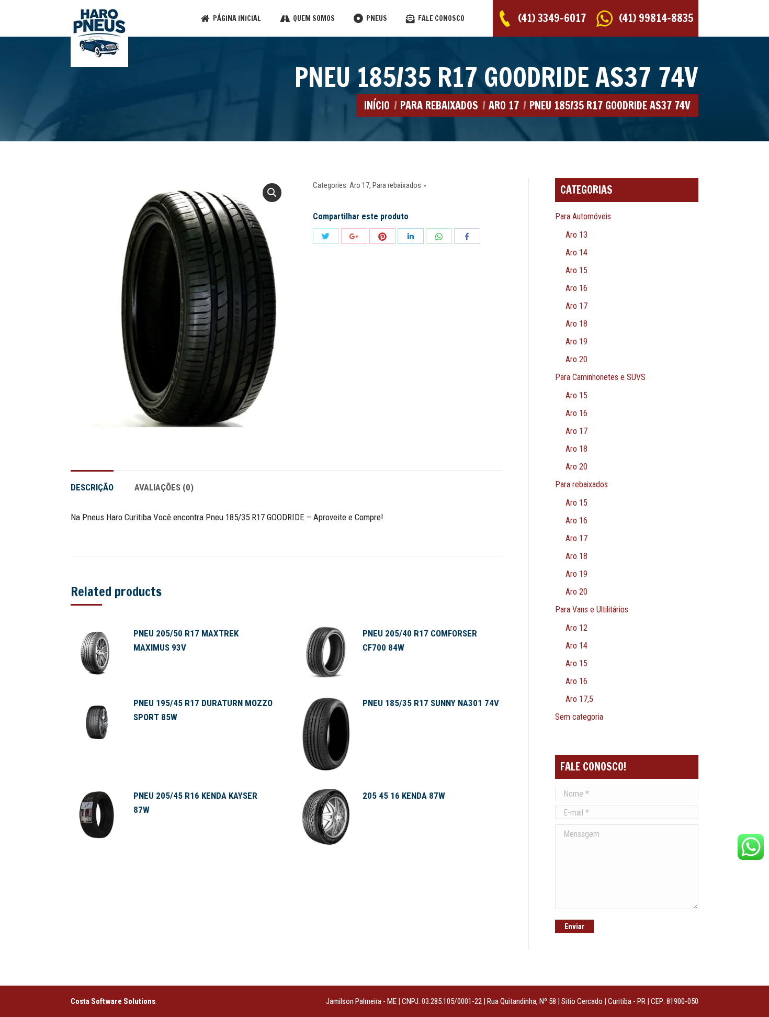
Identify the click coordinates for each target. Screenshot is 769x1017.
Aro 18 (576, 324)
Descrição (92, 487)
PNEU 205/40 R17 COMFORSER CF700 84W (420, 640)
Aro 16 (576, 288)
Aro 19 (576, 342)
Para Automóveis (583, 216)
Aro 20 (576, 359)
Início (377, 105)
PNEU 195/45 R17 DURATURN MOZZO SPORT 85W (203, 710)
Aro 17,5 (579, 699)
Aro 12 (576, 628)
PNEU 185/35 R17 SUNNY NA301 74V (431, 703)
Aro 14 (576, 253)
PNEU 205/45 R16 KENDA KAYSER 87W (195, 802)
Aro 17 (504, 105)
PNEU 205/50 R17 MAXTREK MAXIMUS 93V (186, 640)
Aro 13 (576, 235)
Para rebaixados (439, 105)
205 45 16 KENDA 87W (404, 795)
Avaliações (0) (164, 487)
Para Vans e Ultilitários (591, 609)
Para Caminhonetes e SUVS (600, 377)
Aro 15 (576, 270)
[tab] (92, 482)
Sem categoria (579, 717)
